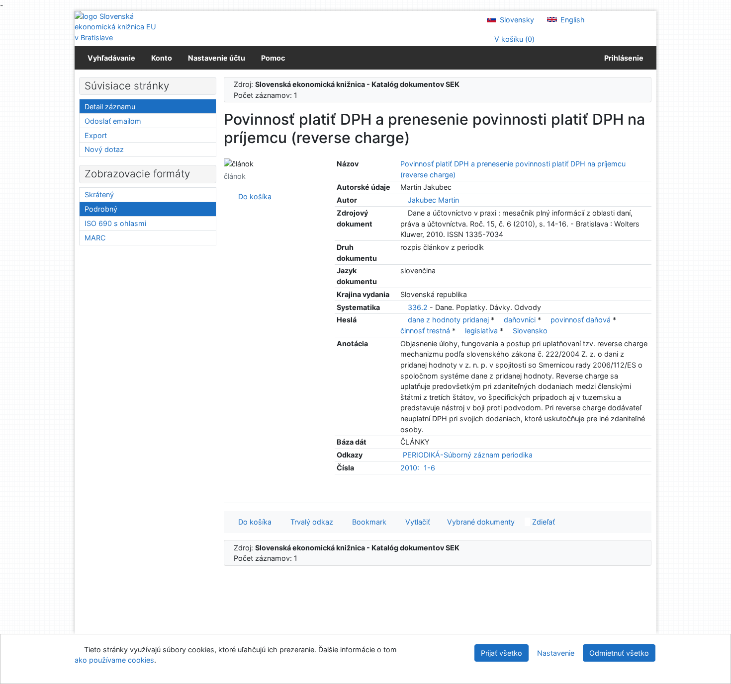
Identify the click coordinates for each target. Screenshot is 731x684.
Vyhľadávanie (111, 58)
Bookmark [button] (367, 522)
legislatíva (482, 330)
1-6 (429, 467)
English (571, 19)
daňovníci (521, 319)
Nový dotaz (104, 149)
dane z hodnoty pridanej (449, 319)
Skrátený (99, 194)
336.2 (418, 307)
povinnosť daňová (581, 319)
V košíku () (513, 39)
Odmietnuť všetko (619, 653)
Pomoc (273, 58)
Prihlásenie (622, 58)
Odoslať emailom (113, 121)
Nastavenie (555, 653)
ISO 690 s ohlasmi (115, 223)
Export (96, 135)
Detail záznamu (110, 106)
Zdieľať (542, 522)
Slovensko (530, 330)
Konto (161, 58)
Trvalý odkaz (309, 522)
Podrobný (101, 209)
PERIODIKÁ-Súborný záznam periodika (468, 455)
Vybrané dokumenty (480, 522)
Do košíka (253, 196)
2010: (409, 467)
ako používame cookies (114, 660)
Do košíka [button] (253, 522)
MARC (95, 237)
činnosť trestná (426, 330)
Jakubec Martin (433, 200)
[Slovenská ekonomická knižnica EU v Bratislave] (117, 27)
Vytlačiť (415, 522)
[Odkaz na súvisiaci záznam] (403, 200)
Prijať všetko (501, 653)
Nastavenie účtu (216, 58)
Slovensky (516, 19)
